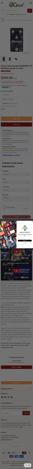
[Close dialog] (32, 221)
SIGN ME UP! (24, 240)
